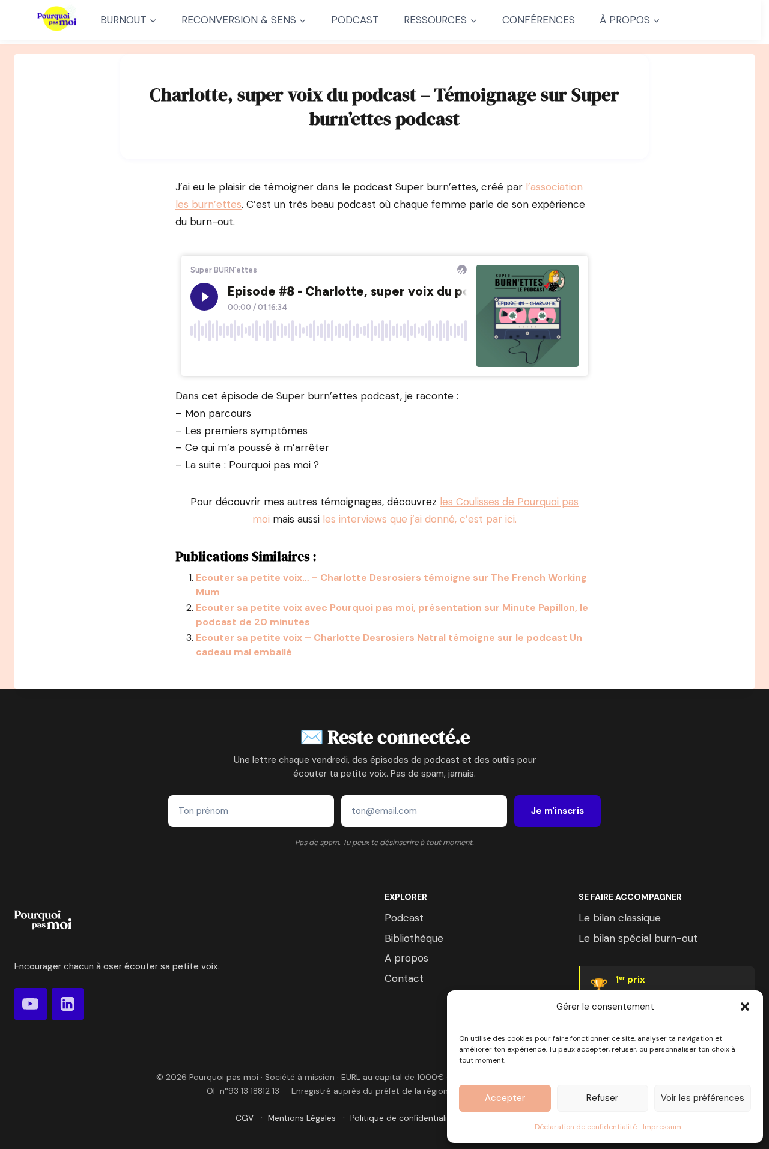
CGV (245, 1118)
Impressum (662, 1127)
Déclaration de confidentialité (586, 1127)
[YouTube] (30, 1004)
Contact (404, 978)
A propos (406, 958)
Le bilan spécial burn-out (638, 938)
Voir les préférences (702, 1098)
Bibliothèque (413, 938)
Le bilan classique (620, 917)
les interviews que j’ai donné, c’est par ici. (420, 519)
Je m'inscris (557, 811)
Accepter (505, 1098)
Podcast (404, 917)
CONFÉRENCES (538, 19)
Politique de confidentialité (402, 1118)
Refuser (602, 1098)
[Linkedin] (68, 1004)
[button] (745, 1007)
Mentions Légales (302, 1118)
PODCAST (355, 19)
